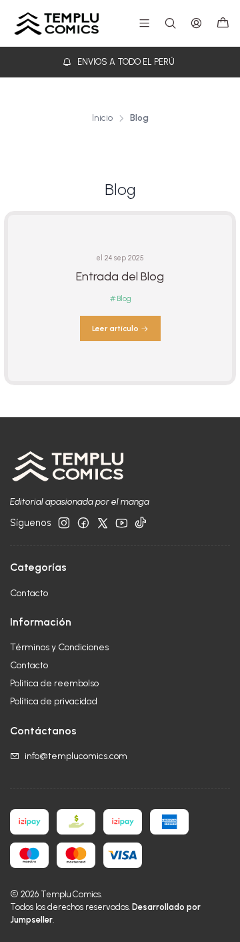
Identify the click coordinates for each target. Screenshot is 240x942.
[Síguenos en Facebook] (83, 522)
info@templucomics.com (76, 756)
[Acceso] (196, 23)
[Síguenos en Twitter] (102, 522)
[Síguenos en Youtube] (121, 522)
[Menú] (144, 23)
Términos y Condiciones (59, 647)
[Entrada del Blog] (120, 298)
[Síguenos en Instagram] (64, 522)
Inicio (102, 118)
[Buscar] (170, 23)
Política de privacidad (53, 701)
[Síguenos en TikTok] (140, 522)
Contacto (29, 593)
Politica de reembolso (54, 683)
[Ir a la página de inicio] (56, 23)
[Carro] (223, 24)
